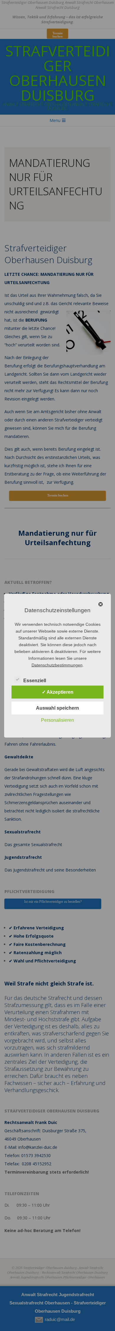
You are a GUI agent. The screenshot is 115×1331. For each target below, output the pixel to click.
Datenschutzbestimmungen (57, 664)
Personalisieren (57, 719)
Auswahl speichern (57, 707)
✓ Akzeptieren (57, 691)
